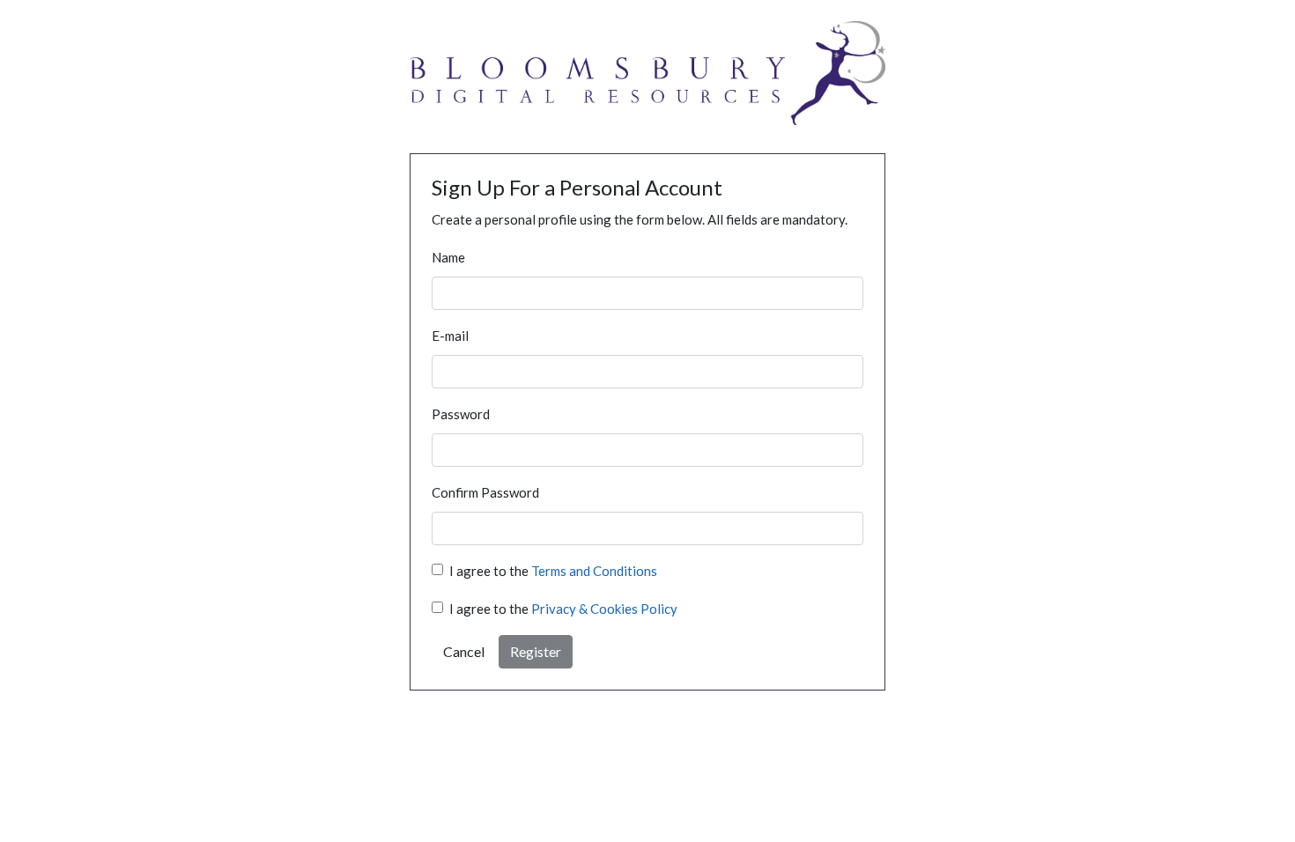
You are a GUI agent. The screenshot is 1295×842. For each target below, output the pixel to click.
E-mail (450, 335)
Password (461, 414)
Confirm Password (485, 492)
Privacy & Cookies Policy (604, 609)
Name (448, 257)
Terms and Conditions (594, 571)
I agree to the (553, 571)
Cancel (464, 651)
